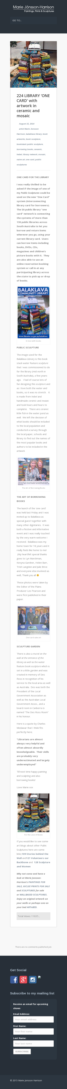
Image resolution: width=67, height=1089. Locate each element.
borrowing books (25, 149)
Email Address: (21, 1014)
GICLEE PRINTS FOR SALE (36, 886)
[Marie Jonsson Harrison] (33, 11)
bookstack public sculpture (30, 144)
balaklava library (34, 134)
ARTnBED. (32, 907)
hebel (19, 154)
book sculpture (33, 139)
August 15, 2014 (26, 124)
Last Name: (19, 1038)
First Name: (19, 1026)
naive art (21, 159)
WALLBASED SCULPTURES (33, 894)
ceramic (38, 149)
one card (30, 159)
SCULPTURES (28, 890)
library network (30, 154)
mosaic (41, 154)
